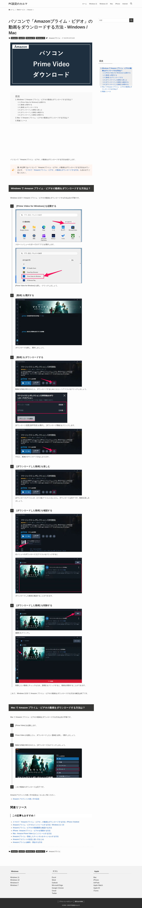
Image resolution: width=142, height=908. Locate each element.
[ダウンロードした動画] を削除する (32, 115)
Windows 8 (14, 883)
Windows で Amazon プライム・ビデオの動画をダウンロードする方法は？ (45, 99)
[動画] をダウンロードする (29, 107)
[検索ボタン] (131, 3)
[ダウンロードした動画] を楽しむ (31, 110)
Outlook (55, 883)
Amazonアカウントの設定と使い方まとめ (28, 839)
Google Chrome (58, 888)
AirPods (96, 883)
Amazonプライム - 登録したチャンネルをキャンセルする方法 (36, 836)
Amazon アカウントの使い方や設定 (26, 799)
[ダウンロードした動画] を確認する (32, 112)
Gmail (54, 891)
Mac (95, 877)
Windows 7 (14, 885)
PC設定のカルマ (18, 3)
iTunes (95, 891)
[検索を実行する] (131, 20)
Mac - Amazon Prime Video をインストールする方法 (32, 833)
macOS (21, 38)
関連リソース (22, 121)
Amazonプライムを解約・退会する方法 (27, 842)
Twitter (54, 893)
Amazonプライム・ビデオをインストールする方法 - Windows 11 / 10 (38, 825)
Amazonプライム (54, 38)
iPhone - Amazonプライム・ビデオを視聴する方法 (31, 830)
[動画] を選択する (26, 105)
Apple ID (96, 888)
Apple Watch (98, 885)
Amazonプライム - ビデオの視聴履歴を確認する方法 (32, 828)
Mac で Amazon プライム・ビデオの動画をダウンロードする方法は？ (43, 118)
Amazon (14, 38)
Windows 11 (40, 38)
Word (54, 880)
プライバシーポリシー (66, 901)
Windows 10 (30, 38)
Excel (54, 877)
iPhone (96, 880)
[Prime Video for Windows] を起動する (33, 102)
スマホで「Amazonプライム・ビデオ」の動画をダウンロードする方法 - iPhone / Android (46, 822)
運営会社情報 (79, 901)
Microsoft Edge (57, 885)
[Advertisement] (51, 140)
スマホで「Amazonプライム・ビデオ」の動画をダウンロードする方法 (52, 170)
